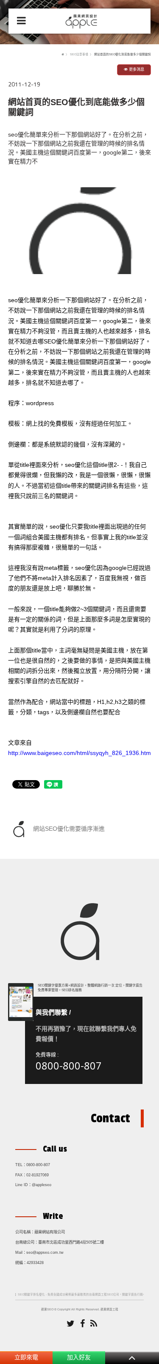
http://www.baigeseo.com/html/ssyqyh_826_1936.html (80, 753)
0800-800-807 (69, 1065)
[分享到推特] (71, 1324)
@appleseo (41, 1185)
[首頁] (62, 54)
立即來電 (26, 1357)
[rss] (93, 1324)
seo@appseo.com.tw (45, 1252)
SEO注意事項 (79, 54)
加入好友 (79, 1357)
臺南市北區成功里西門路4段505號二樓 (71, 1242)
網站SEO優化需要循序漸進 (68, 828)
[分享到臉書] (82, 1324)
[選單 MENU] (21, 20)
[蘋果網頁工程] (82, 20)
